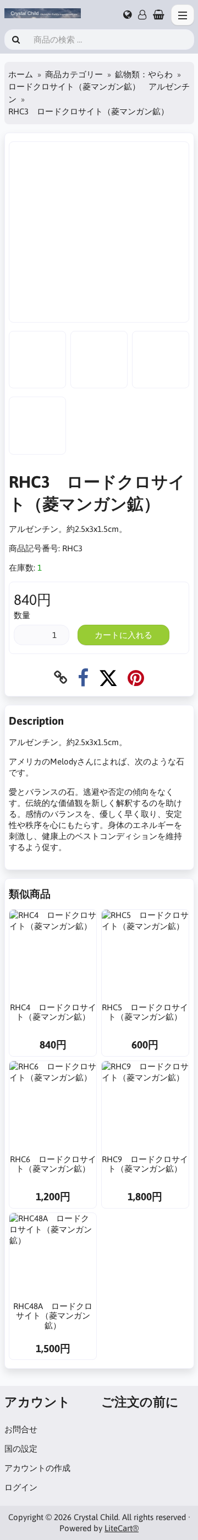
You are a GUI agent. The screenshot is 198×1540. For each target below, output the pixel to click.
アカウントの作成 (37, 1468)
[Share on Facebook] (83, 677)
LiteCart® (122, 1528)
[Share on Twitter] (108, 677)
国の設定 (20, 1448)
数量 (22, 615)
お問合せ (20, 1429)
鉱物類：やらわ (144, 74)
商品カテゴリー (74, 74)
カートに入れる (123, 635)
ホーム (20, 74)
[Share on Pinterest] (136, 677)
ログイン (20, 1487)
